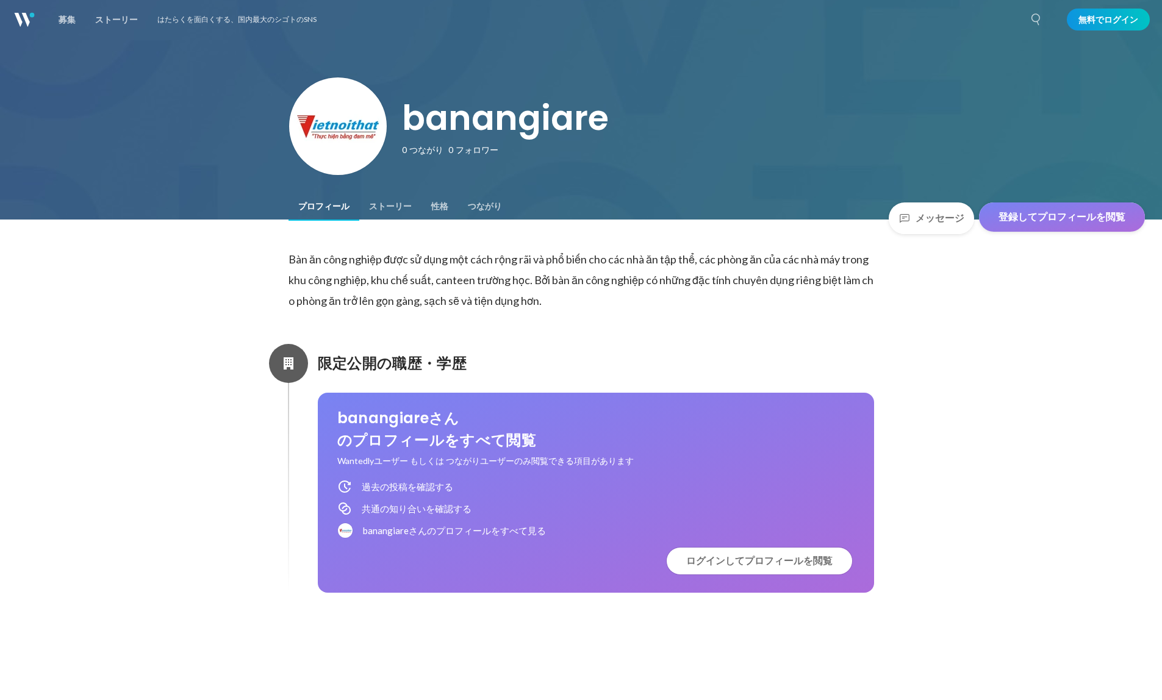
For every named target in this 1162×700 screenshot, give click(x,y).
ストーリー (390, 206)
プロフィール (324, 206)
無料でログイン (1108, 19)
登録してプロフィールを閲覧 (1062, 217)
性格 (439, 206)
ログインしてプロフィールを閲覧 (759, 561)
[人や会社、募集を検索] (1036, 19)
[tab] (324, 206)
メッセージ (940, 218)
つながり (485, 206)
